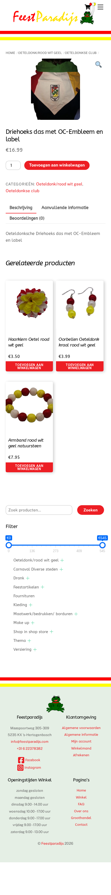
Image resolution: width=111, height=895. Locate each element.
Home (10, 53)
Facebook (32, 760)
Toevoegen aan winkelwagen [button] (29, 366)
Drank (18, 578)
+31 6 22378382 (30, 748)
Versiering (22, 649)
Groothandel (81, 818)
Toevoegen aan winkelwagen (57, 165)
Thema (19, 640)
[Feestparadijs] (54, 23)
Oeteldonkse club (81, 53)
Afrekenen (81, 755)
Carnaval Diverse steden (35, 569)
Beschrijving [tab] (21, 207)
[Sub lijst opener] (62, 560)
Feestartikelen (26, 587)
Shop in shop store (30, 631)
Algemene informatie (81, 735)
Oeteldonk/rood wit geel (40, 53)
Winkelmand (81, 748)
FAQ (81, 804)
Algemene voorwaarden (81, 728)
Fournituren (24, 596)
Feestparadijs (52, 843)
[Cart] (87, 7)
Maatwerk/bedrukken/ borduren (43, 614)
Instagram (32, 767)
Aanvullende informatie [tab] (65, 207)
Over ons (81, 811)
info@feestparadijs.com (30, 741)
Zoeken (90, 510)
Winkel (81, 797)
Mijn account (81, 741)
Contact (81, 825)
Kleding (20, 604)
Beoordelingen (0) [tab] (27, 218)
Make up (21, 622)
